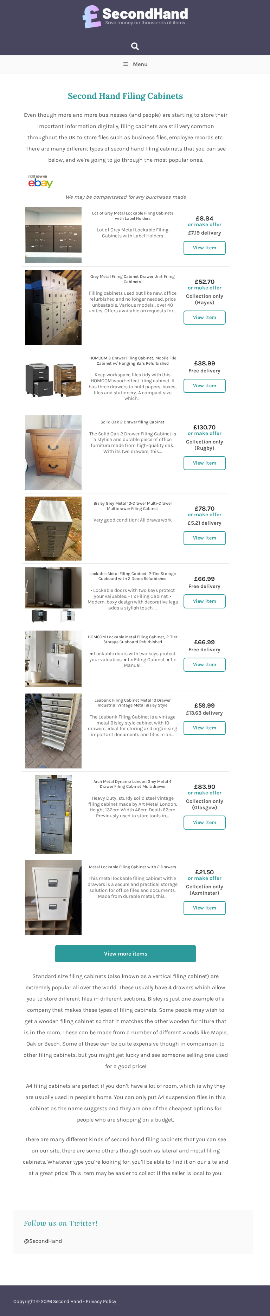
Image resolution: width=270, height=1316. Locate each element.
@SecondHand (43, 1241)
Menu (140, 64)
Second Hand (67, 1301)
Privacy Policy (101, 1301)
